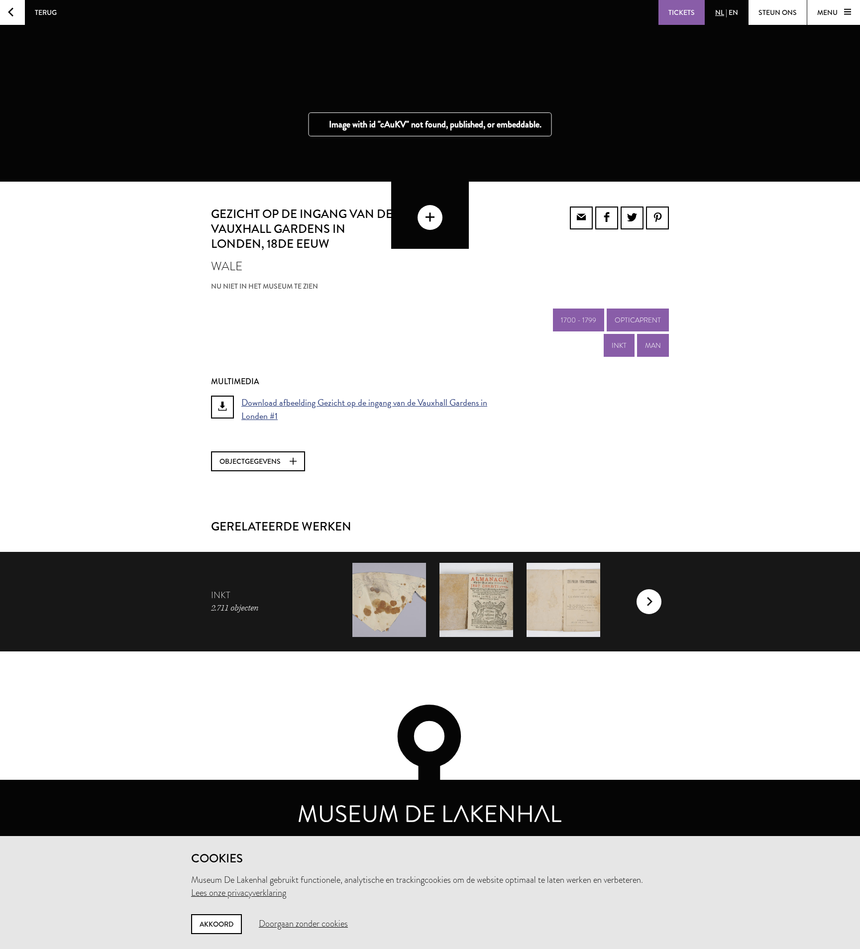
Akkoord (216, 924)
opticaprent (638, 320)
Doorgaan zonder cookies (303, 923)
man (653, 345)
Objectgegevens (250, 461)
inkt (619, 345)
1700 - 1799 (578, 320)
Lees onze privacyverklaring (238, 892)
